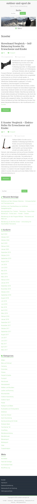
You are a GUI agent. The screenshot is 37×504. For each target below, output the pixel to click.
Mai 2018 (4, 307)
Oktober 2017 (5, 328)
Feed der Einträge (6, 462)
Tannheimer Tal (5, 427)
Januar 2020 (5, 249)
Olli (4, 53)
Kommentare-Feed (6, 465)
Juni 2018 (4, 304)
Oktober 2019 (5, 255)
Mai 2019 (4, 271)
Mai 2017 (4, 344)
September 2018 (6, 295)
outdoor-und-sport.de (18, 3)
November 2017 (6, 325)
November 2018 (6, 289)
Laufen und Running (7, 390)
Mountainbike (5, 394)
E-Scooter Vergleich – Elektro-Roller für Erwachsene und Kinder (17, 125)
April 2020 (4, 243)
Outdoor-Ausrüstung (7, 397)
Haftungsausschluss (6, 491)
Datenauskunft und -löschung (9, 488)
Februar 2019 (5, 280)
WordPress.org (5, 468)
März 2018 (4, 313)
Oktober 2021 (5, 237)
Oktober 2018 (5, 292)
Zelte (2, 445)
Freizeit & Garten (6, 375)
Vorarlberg (4, 430)
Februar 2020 (5, 246)
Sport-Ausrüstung (6, 418)
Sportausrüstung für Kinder (9, 421)
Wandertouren (5, 436)
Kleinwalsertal (5, 384)
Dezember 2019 (6, 252)
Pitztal (3, 403)
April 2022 (4, 234)
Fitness (3, 372)
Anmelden (4, 459)
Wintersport (4, 442)
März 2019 (4, 277)
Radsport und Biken (7, 406)
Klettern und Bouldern (7, 387)
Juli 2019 (4, 264)
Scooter (23, 57)
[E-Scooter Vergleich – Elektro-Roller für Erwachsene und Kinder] (6, 139)
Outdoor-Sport (5, 400)
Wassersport (5, 439)
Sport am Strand (6, 415)
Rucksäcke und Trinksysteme (10, 409)
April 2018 (4, 310)
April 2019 (4, 274)
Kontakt (3, 480)
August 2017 (5, 335)
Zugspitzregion (5, 448)
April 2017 (4, 347)
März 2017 (4, 350)
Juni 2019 (4, 267)
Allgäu (3, 360)
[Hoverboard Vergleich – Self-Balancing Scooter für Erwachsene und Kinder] (6, 60)
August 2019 (5, 261)
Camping (4, 366)
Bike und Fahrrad (6, 363)
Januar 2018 (5, 319)
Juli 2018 (4, 301)
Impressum (4, 482)
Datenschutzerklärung (7, 485)
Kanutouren (4, 381)
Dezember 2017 (6, 322)
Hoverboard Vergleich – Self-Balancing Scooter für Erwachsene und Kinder (16, 46)
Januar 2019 (5, 283)
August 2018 (5, 298)
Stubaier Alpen (5, 424)
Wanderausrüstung (7, 433)
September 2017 (6, 331)
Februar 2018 (5, 316)
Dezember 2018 (6, 286)
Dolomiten (4, 369)
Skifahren (4, 412)
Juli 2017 (4, 338)
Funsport (12, 53)
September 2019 (6, 258)
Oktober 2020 (5, 240)
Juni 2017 (4, 341)
